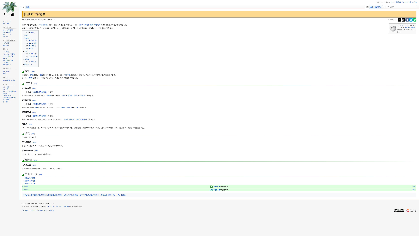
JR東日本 (216, 186)
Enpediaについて (42, 210)
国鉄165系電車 (81, 119)
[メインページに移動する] (9, 8)
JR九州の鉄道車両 (71, 195)
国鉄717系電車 (95, 25)
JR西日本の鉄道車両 (55, 195)
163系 (76, 107)
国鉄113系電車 (66, 107)
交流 (41, 75)
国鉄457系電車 (410, 27)
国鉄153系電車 (79, 95)
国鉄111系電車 (67, 95)
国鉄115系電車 (69, 119)
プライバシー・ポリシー (28, 210)
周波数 (67, 75)
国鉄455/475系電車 (39, 116)
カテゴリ (26, 195)
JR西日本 (216, 190)
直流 (31, 75)
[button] (6, 102)
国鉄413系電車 (84, 25)
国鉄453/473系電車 (39, 104)
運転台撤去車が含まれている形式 (113, 195)
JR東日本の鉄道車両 (38, 195)
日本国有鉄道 (42, 25)
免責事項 (51, 210)
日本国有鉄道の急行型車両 (89, 195)
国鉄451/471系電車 (39, 92)
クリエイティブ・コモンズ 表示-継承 (58, 206)
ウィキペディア (402, 25)
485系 (30, 78)
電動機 (48, 95)
